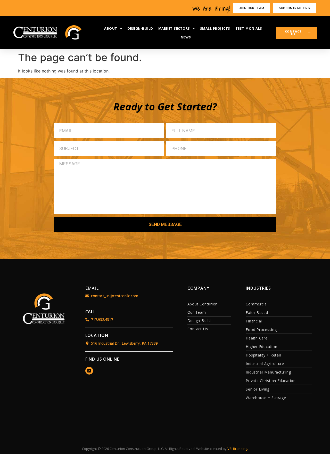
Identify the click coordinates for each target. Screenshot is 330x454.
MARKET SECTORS (174, 28)
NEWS (186, 37)
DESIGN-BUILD (140, 28)
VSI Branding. (237, 448)
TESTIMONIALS (248, 28)
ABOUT (110, 28)
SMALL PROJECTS (215, 28)
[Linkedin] (89, 371)
